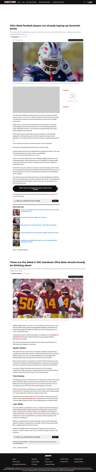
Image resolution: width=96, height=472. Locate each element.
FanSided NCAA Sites (58, 2)
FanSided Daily (78, 459)
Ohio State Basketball (44, 2)
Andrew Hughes (16, 273)
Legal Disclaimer (78, 461)
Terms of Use (49, 461)
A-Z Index (34, 464)
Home (14, 249)
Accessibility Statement (19, 464)
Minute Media (11, 468)
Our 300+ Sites (64, 459)
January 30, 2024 (34, 155)
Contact (47, 459)
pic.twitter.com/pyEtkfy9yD (37, 153)
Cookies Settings (50, 464)
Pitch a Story (16, 461)
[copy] (21, 40)
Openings (34, 459)
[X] (84, 2)
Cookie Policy (64, 461)
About (19, 2)
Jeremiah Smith (26, 117)
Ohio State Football (31, 2)
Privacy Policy (35, 461)
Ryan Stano (15, 36)
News (23, 2)
